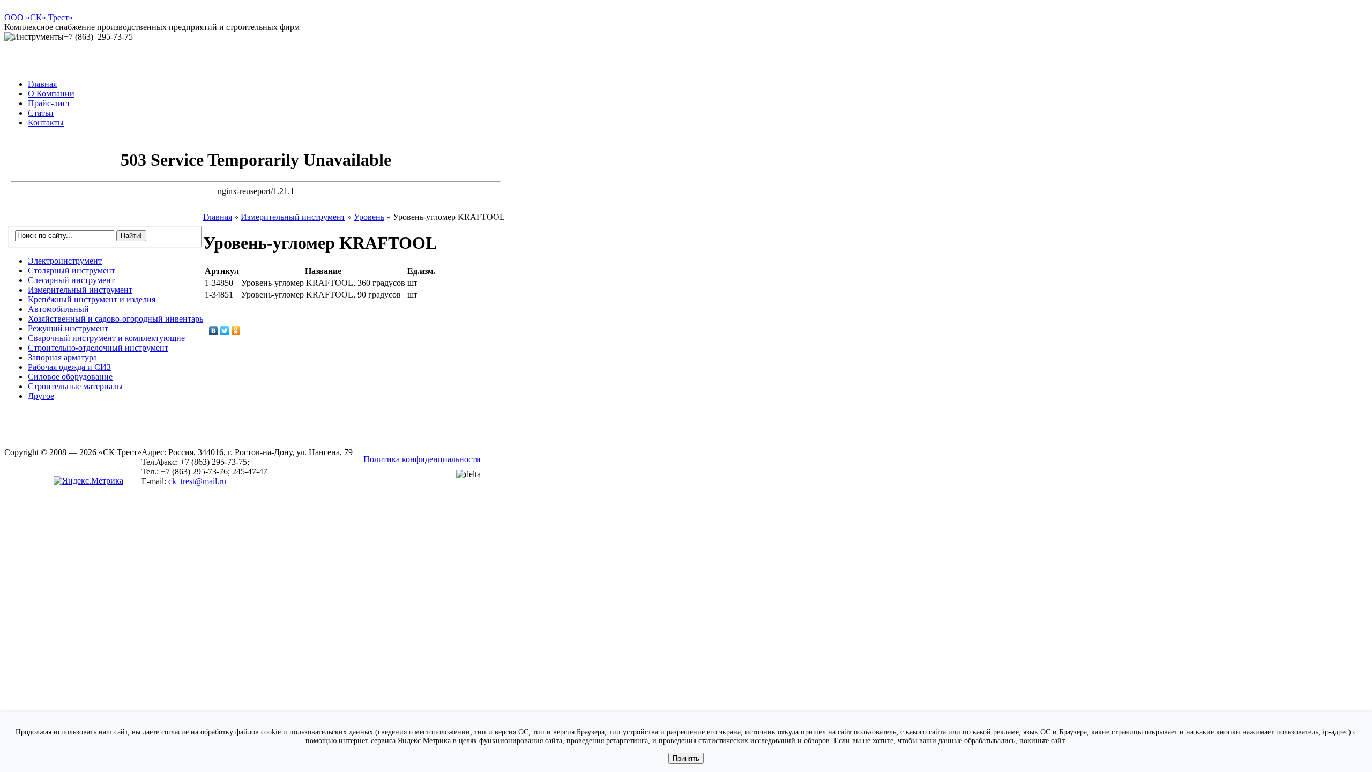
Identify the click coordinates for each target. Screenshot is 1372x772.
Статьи (41, 112)
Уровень (369, 216)
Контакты (46, 122)
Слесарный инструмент (71, 280)
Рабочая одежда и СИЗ (69, 367)
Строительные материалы (75, 386)
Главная (42, 83)
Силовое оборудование (70, 376)
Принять (686, 758)
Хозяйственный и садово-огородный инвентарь (115, 318)
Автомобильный (58, 309)
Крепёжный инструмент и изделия (91, 299)
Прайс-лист (49, 103)
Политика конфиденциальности (422, 459)
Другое (41, 395)
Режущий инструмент (68, 328)
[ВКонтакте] (213, 331)
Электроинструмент (65, 260)
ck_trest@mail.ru (197, 481)
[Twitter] (224, 331)
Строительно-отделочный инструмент (98, 347)
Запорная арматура (62, 357)
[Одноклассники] (236, 331)
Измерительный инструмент (80, 289)
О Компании (51, 93)
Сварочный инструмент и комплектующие (106, 338)
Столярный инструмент (71, 270)
